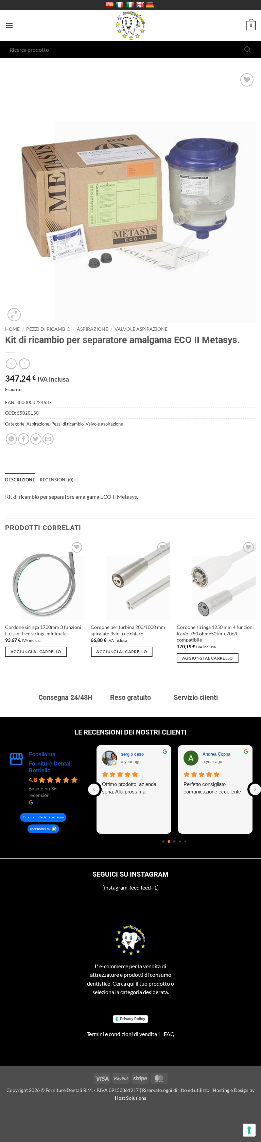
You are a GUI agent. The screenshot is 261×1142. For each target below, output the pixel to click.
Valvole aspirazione (141, 329)
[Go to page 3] (180, 841)
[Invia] (248, 49)
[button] (9, 25)
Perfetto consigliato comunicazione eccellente (212, 787)
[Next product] (11, 363)
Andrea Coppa (216, 754)
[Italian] (131, 5)
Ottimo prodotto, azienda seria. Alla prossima (129, 787)
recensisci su (40, 829)
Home (12, 329)
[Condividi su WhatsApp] (11, 439)
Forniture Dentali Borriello (50, 767)
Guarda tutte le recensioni (43, 817)
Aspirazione (92, 329)
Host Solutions (130, 1098)
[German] (151, 5)
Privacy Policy (132, 1018)
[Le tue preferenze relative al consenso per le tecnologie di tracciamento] (249, 1130)
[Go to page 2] (174, 841)
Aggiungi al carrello (36, 651)
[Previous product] (24, 363)
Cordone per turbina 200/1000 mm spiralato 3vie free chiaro (128, 630)
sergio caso (132, 754)
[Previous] (5, 608)
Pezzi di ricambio (48, 329)
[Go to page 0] (163, 841)
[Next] (255, 608)
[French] (120, 5)
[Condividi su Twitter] (35, 439)
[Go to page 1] (169, 841)
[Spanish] (111, 5)
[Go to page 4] (185, 842)
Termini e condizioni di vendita (122, 1034)
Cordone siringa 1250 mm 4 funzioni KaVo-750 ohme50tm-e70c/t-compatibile (215, 633)
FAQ (169, 1034)
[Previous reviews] (94, 789)
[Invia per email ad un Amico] (48, 439)
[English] (141, 5)
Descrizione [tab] (20, 479)
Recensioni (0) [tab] (57, 479)
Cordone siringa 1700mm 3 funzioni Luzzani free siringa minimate (43, 630)
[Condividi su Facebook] (23, 439)
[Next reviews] (255, 789)
